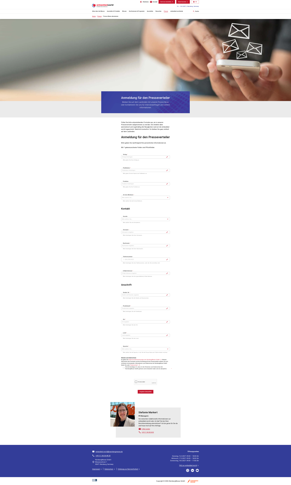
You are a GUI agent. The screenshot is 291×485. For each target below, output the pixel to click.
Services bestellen (165, 2)
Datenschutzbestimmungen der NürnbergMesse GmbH (144, 359)
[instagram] (187, 470)
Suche (196, 11)
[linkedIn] (192, 470)
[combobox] (145, 197)
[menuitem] (99, 11)
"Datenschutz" (134, 365)
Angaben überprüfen (146, 391)
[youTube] (197, 470)
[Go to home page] (104, 4)
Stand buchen (182, 2)
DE (195, 2)
